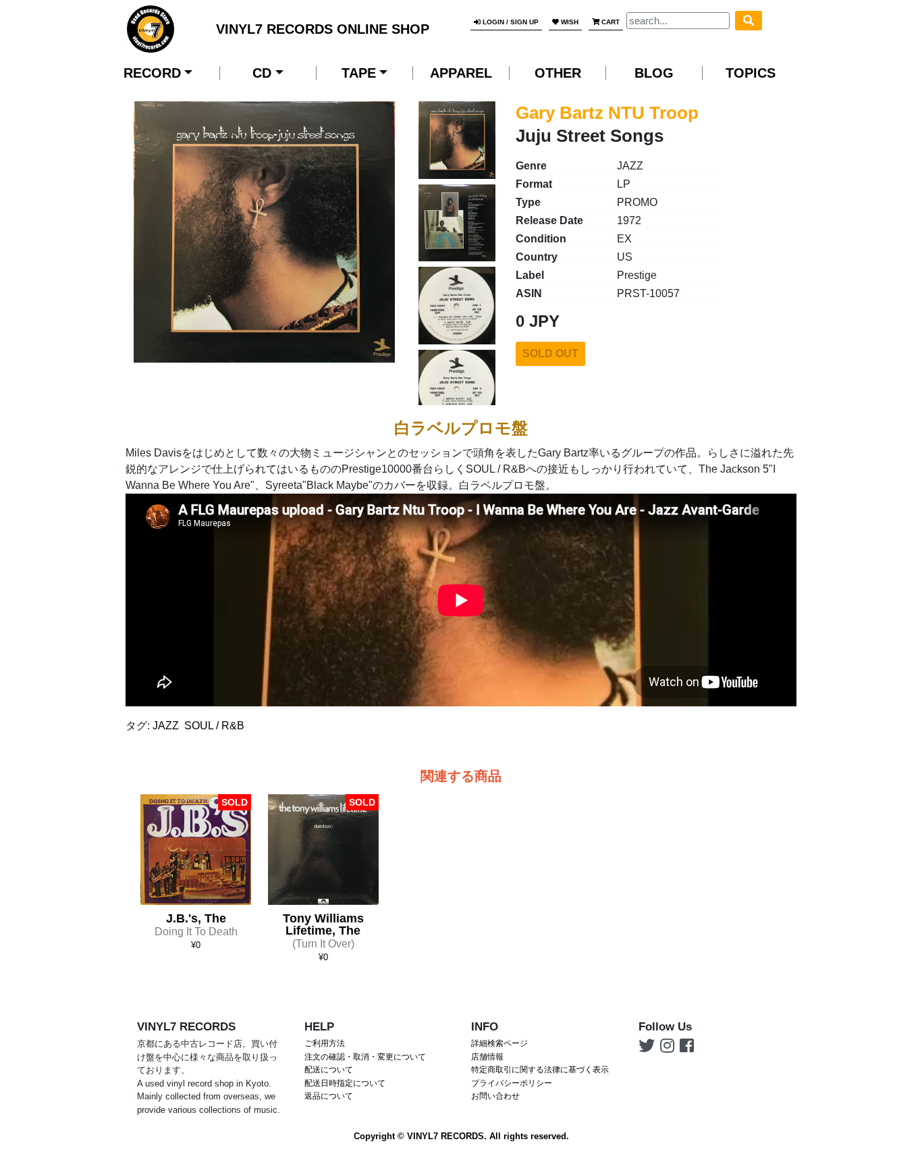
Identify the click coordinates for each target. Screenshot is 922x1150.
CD (261, 73)
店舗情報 (487, 1057)
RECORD (152, 73)
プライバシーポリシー (511, 1083)
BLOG (654, 73)
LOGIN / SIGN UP (510, 22)
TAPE (359, 73)
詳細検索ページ (499, 1043)
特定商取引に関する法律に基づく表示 (540, 1069)
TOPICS (751, 73)
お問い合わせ (495, 1096)
